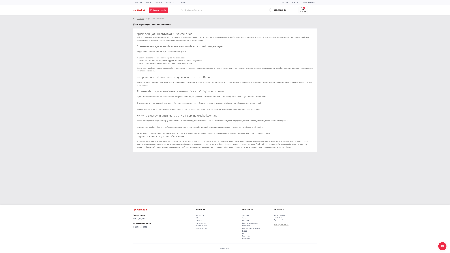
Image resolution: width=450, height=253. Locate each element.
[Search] (182, 10)
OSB (196, 218)
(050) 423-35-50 (280, 10)
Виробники (170, 2)
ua (287, 2)
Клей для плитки (201, 228)
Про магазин (183, 2)
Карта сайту (246, 236)
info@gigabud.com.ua (281, 225)
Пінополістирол (200, 223)
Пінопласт (198, 220)
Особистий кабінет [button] (309, 2)
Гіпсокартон (199, 215)
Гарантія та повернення (250, 223)
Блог (244, 233)
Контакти (158, 2)
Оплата (148, 2)
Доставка (138, 2)
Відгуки (244, 231)
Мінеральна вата (201, 226)
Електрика (140, 19)
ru (283, 2)
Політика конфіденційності (251, 228)
